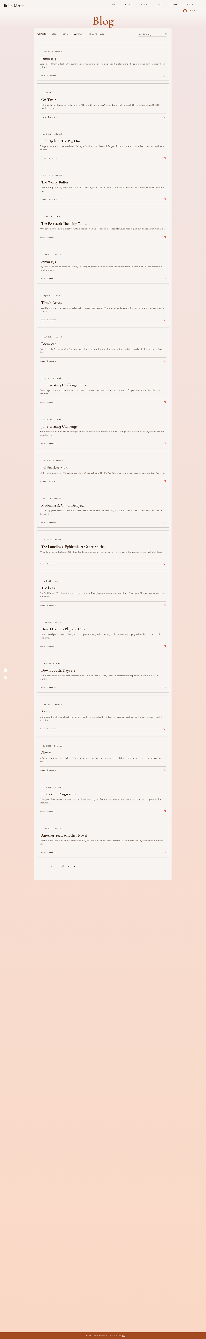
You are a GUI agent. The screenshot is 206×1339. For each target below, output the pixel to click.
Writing (78, 33)
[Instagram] (5, 677)
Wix (123, 1335)
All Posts (41, 33)
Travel (65, 33)
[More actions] (163, 50)
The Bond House (95, 33)
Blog (54, 33)
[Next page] (74, 865)
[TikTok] (5, 670)
